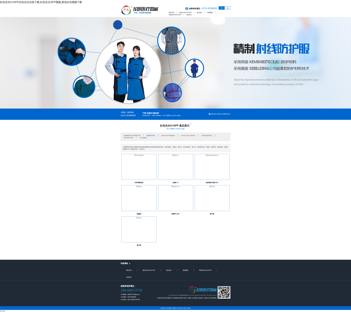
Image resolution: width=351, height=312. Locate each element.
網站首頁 (171, 12)
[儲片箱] (139, 229)
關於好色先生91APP (185, 12)
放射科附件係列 (128, 138)
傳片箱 (212, 214)
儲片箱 (139, 245)
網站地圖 (168, 308)
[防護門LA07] (175, 198)
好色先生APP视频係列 (168, 135)
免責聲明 (163, 308)
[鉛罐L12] (175, 167)
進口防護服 (143, 138)
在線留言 (189, 15)
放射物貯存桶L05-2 (212, 182)
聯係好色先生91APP (175, 15)
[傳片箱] (212, 198)
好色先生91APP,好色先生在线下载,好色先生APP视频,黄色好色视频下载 (41, 2)
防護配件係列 (226, 114)
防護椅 (139, 214)
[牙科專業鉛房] (139, 167)
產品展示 (199, 12)
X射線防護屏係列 (206, 135)
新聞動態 (210, 12)
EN (227, 8)
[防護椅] (139, 198)
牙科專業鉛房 (139, 182)
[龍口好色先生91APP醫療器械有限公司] (139, 10)
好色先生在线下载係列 (188, 135)
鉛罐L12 (175, 182)
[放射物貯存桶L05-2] (212, 167)
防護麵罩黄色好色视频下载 (132, 135)
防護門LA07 (175, 214)
